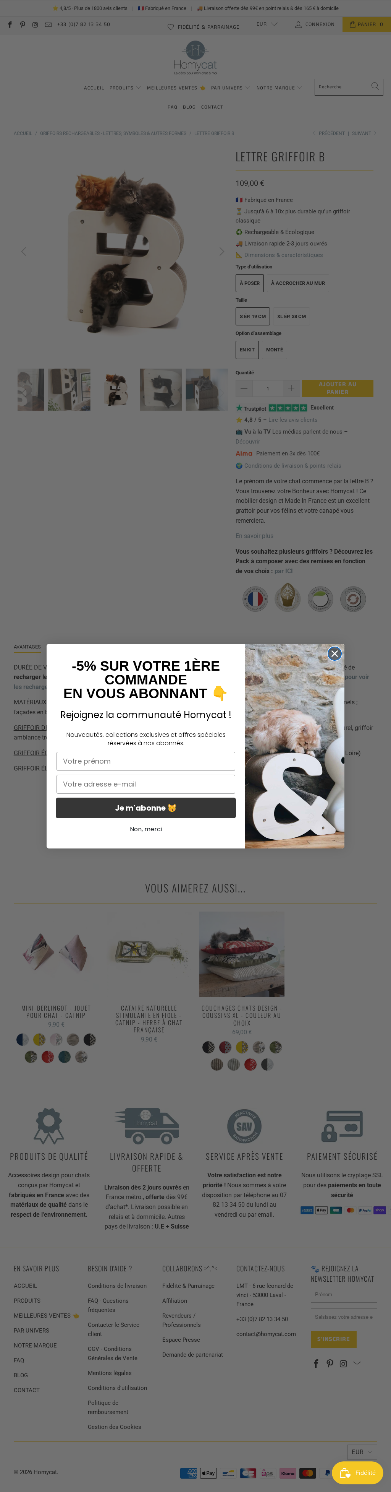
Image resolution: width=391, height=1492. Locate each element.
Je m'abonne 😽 (146, 808)
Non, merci (146, 829)
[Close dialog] (334, 653)
